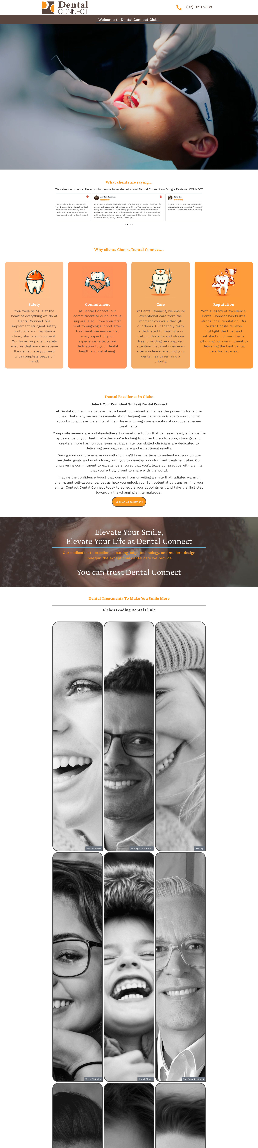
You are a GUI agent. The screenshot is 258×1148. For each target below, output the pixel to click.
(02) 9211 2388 (199, 7)
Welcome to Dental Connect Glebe (129, 19)
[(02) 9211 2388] (179, 7)
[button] (55, 207)
